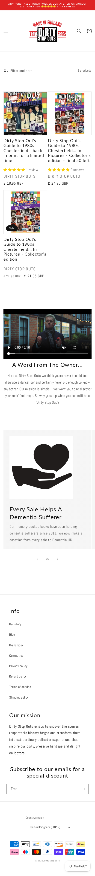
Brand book (16, 645)
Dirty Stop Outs (52, 860)
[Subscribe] (84, 789)
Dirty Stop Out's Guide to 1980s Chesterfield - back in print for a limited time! (23, 150)
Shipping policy (19, 697)
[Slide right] (58, 559)
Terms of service (20, 687)
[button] (6, 31)
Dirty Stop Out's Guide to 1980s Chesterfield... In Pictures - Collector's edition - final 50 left (69, 150)
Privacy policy (18, 666)
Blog (12, 634)
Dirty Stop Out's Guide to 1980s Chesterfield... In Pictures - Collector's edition (24, 249)
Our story (15, 624)
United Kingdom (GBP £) (45, 827)
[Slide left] (37, 559)
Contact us (16, 655)
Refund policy (18, 676)
